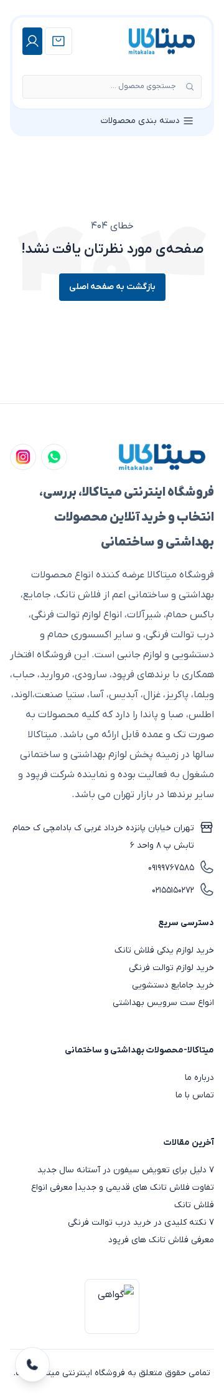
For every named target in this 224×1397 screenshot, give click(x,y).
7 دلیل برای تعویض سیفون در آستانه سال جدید (125, 1170)
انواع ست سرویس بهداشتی (163, 1003)
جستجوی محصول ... (143, 86)
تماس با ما (194, 1095)
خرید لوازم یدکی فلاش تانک (164, 950)
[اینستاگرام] (23, 457)
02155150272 (173, 890)
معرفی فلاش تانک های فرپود (161, 1240)
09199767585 (171, 868)
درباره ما (199, 1078)
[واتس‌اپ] (54, 457)
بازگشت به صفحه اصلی (112, 287)
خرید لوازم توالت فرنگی (171, 968)
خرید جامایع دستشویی (173, 985)
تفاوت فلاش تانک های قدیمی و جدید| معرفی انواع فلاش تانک (122, 1196)
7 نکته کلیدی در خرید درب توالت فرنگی (141, 1222)
